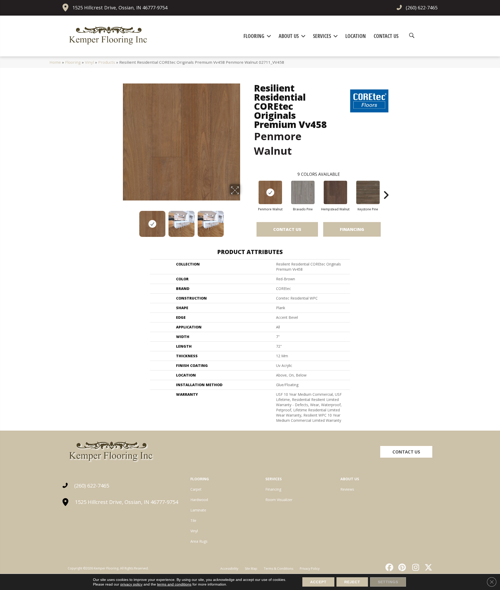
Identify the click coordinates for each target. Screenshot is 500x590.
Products (106, 62)
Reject (352, 582)
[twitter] (427, 567)
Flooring (73, 62)
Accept (318, 582)
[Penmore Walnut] (270, 192)
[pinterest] (401, 567)
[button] (406, 452)
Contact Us (287, 229)
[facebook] (388, 567)
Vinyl (89, 62)
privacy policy (131, 584)
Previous (119, 221)
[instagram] (414, 567)
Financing (352, 229)
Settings (388, 582)
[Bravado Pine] (303, 192)
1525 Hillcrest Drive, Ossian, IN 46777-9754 (119, 7)
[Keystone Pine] (368, 192)
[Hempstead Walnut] (335, 192)
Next (243, 221)
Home (55, 62)
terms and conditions (174, 584)
